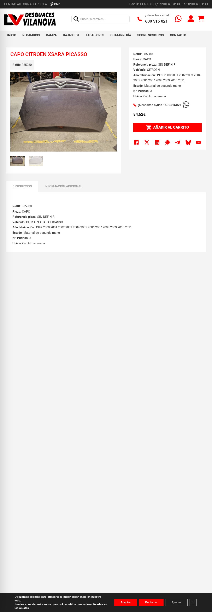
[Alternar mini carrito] (201, 19)
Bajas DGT (71, 35)
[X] (147, 142)
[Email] (198, 142)
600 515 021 (156, 21)
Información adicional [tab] (63, 186)
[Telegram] (178, 142)
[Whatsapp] (178, 19)
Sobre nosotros (150, 35)
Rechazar (151, 602)
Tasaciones (95, 35)
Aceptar (125, 602)
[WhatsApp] (167, 142)
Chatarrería (120, 35)
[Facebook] (136, 142)
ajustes (24, 608)
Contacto (178, 35)
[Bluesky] (188, 142)
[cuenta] (191, 19)
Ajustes (176, 602)
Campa (51, 35)
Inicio (11, 35)
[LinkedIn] (157, 142)
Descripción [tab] (22, 186)
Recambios (31, 35)
